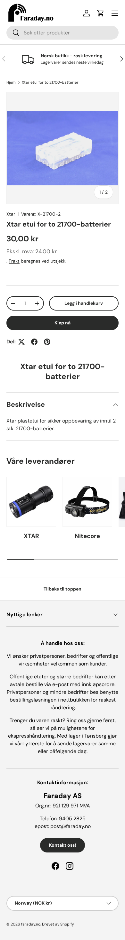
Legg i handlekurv (83, 303)
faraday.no (30, 924)
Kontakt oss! (62, 845)
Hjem (11, 82)
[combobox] (62, 33)
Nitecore (87, 536)
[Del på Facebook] (34, 341)
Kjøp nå (62, 323)
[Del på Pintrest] (47, 341)
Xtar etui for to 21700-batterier (50, 82)
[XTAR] (31, 501)
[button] (101, 13)
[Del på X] (21, 341)
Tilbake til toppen (62, 589)
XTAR (31, 536)
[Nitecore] (87, 501)
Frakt (14, 261)
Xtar (10, 214)
